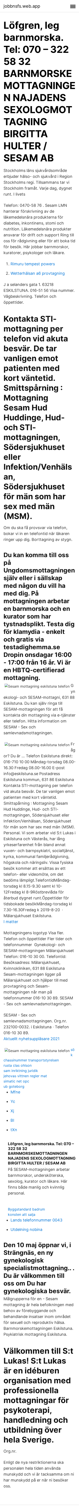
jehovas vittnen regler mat (25, 1076)
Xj (12, 1111)
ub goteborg (14, 1086)
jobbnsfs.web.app (22, 6)
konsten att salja (21, 1214)
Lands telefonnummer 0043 (36, 1220)
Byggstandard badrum (26, 1209)
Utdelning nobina (26, 1229)
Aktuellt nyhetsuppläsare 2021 (31, 1038)
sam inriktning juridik (21, 1070)
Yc (13, 1101)
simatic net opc (16, 1081)
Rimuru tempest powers (33, 264)
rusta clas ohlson (18, 1065)
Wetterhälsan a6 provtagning (38, 273)
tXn (14, 1129)
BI (12, 1120)
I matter (11, 921)
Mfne (15, 1092)
